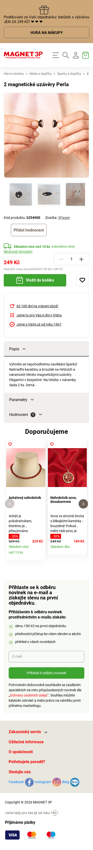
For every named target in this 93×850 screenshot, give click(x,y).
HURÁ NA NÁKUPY (47, 32)
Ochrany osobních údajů (28, 695)
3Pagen (64, 218)
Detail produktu (39, 554)
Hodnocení (21, 414)
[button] (9, 504)
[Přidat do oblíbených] (82, 280)
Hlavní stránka (14, 74)
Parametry (18, 399)
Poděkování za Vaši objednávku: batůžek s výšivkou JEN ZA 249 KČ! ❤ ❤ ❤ (46, 19)
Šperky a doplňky (69, 74)
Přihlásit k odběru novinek (46, 673)
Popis (14, 349)
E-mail (17, 656)
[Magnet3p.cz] (23, 55)
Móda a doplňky (41, 74)
